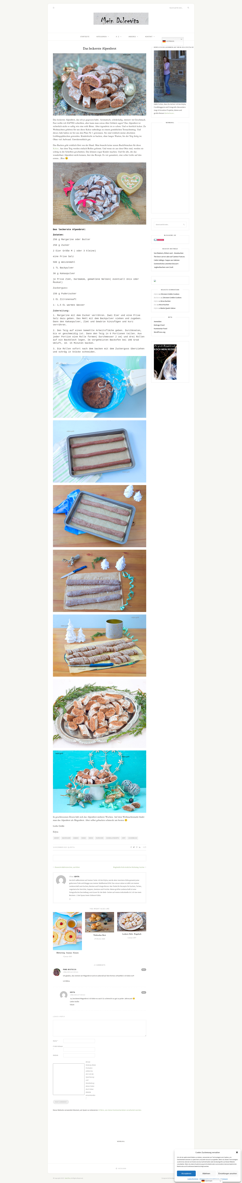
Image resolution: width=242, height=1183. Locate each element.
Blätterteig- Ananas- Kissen (67, 952)
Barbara (157, 297)
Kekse (56, 148)
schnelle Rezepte (112, 838)
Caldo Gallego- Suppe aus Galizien (166, 260)
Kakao (84, 838)
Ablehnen (206, 1173)
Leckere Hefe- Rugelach (131, 934)
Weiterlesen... (169, 113)
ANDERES (132, 37)
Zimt (123, 838)
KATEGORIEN (102, 37)
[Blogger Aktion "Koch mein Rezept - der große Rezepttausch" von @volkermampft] (165, 362)
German (170, 41)
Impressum (224, 1179)
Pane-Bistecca (69, 969)
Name (55, 1041)
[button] (237, 1152)
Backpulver (66, 838)
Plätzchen (99, 838)
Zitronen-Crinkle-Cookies (170, 294)
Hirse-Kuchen (166, 301)
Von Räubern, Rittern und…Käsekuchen (168, 253)
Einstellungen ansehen (227, 1173)
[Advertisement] (170, 169)
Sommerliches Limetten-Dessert (166, 264)
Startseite (84, 37)
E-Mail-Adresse (58, 1047)
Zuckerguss (132, 838)
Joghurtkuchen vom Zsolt (163, 267)
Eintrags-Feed (159, 325)
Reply (143, 969)
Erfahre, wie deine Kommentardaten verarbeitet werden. (120, 1110)
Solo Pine (67, 1178)
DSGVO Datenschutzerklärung (209, 1179)
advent (56, 838)
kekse (91, 838)
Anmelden (157, 321)
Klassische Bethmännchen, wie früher (67, 867)
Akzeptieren (186, 1173)
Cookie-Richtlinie (192, 1179)
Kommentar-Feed (160, 328)
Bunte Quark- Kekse (168, 308)
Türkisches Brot (99, 935)
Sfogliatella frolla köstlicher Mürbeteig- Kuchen (129, 867)
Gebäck (75, 838)
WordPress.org (159, 332)
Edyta (72, 847)
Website (55, 1055)
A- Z (117, 37)
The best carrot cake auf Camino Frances (169, 256)
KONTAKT (149, 37)
